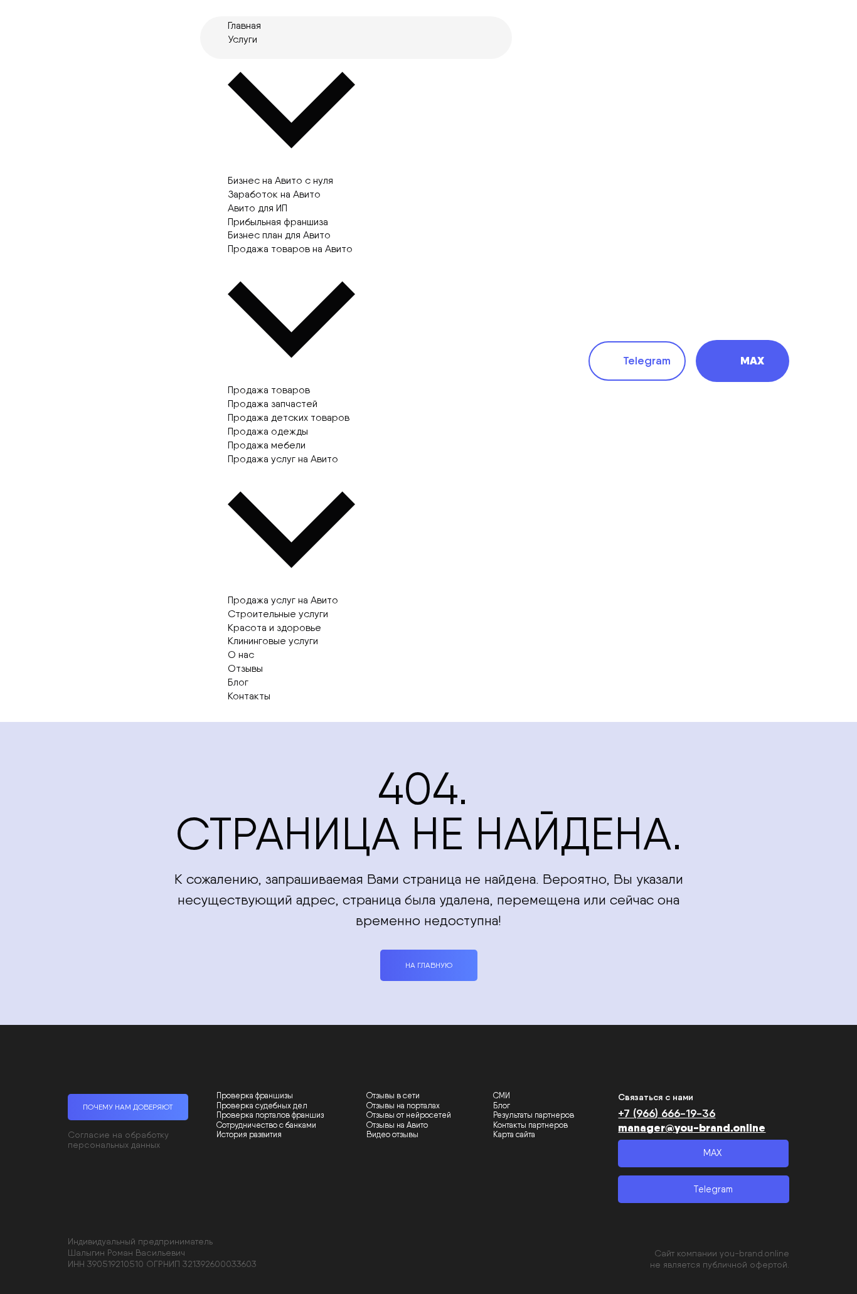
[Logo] (126, 361)
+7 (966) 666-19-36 (666, 1113)
